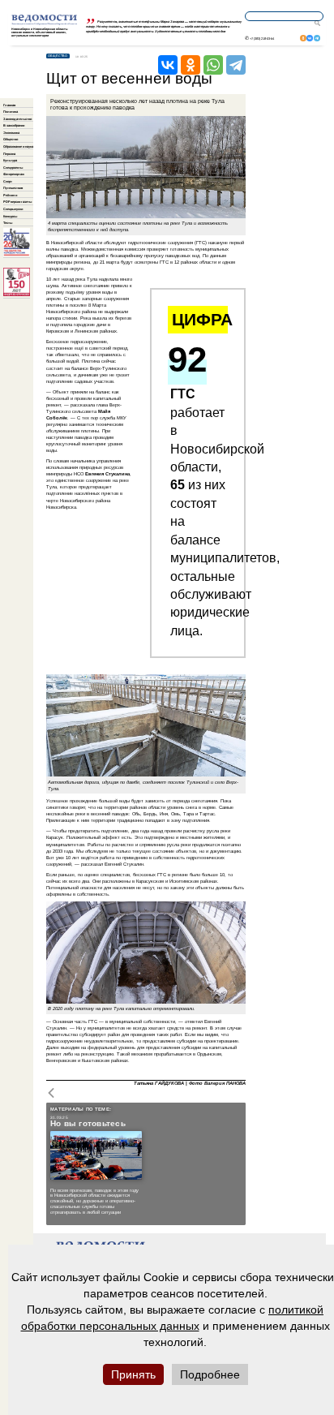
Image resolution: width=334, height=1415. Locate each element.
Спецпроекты (13, 168)
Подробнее (210, 1374)
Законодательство (17, 119)
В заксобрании (13, 125)
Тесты (7, 223)
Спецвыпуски (13, 209)
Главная (9, 105)
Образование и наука (18, 146)
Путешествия (13, 188)
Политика (10, 112)
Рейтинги (10, 195)
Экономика (11, 133)
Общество (10, 139)
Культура (10, 160)
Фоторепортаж (13, 174)
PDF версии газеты (17, 202)
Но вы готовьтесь (88, 1124)
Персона (9, 154)
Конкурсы (10, 216)
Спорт (7, 181)
